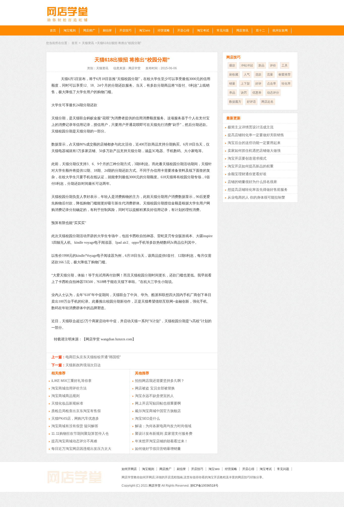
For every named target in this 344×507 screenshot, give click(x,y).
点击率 (271, 83)
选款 (258, 74)
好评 (258, 83)
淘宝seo (144, 30)
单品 (232, 92)
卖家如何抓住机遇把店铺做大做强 (254, 151)
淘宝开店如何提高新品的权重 (250, 166)
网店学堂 (155, 485)
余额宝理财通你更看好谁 (247, 174)
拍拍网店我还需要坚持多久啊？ (159, 381)
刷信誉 (107, 30)
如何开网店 (129, 469)
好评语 (251, 101)
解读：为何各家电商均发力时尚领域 (163, 426)
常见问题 (223, 30)
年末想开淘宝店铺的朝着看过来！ (161, 441)
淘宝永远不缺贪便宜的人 (154, 396)
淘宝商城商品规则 (65, 396)
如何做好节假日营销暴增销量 (158, 449)
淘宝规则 (69, 30)
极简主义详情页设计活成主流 (250, 127)
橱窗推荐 (285, 74)
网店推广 (89, 30)
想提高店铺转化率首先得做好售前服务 (258, 190)
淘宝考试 (203, 30)
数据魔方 (235, 101)
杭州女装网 (280, 30)
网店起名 (267, 101)
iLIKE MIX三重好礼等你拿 (71, 381)
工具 (285, 65)
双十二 (260, 30)
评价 (273, 65)
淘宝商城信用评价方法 (69, 388)
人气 (247, 74)
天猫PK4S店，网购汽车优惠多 (75, 418)
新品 (261, 65)
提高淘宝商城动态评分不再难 (74, 441)
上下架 (245, 83)
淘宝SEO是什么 (147, 418)
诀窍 (244, 92)
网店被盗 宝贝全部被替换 (155, 388)
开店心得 (183, 30)
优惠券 (256, 92)
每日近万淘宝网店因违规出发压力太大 (81, 449)
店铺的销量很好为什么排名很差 (252, 182)
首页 (53, 30)
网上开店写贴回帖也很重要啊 (158, 403)
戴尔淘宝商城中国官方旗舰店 (158, 411)
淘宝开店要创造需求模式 (247, 158)
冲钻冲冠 (247, 65)
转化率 (286, 83)
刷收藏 (233, 74)
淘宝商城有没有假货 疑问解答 (74, 426)
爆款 (232, 65)
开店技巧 (125, 30)
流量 (270, 74)
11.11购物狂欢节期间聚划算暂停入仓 (80, 433)
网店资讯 (242, 30)
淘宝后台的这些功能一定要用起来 (254, 143)
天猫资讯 (88, 43)
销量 (232, 83)
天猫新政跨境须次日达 (83, 365)
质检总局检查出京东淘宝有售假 (76, 411)
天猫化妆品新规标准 (67, 403)
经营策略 (164, 30)
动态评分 (273, 92)
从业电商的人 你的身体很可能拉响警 (256, 197)
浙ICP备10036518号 (204, 485)
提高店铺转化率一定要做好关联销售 (256, 135)
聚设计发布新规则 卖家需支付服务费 (163, 433)
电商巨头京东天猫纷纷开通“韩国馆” (93, 357)
